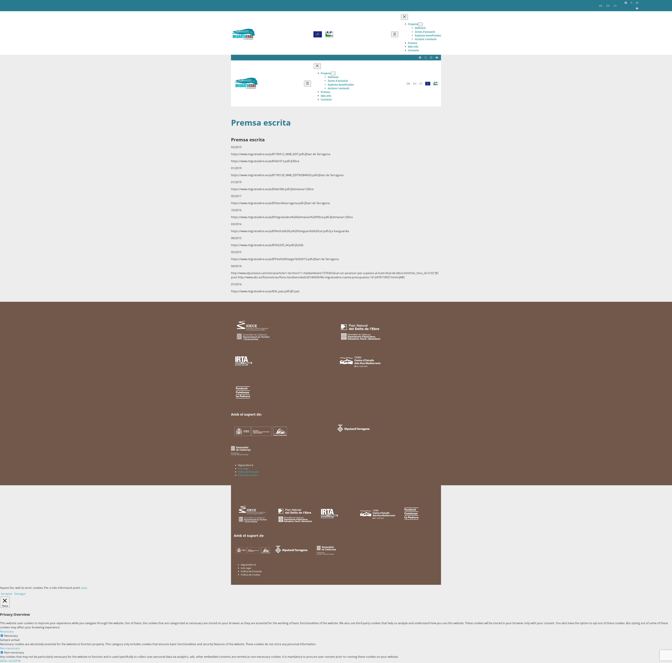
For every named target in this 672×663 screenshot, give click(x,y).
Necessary (11, 636)
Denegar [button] (20, 594)
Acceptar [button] (7, 594)
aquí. (84, 588)
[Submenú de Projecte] (420, 24)
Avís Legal (243, 468)
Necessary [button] (7, 631)
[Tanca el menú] (404, 17)
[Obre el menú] (394, 34)
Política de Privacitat (248, 471)
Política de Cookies (247, 475)
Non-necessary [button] (10, 648)
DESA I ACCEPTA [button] (10, 661)
